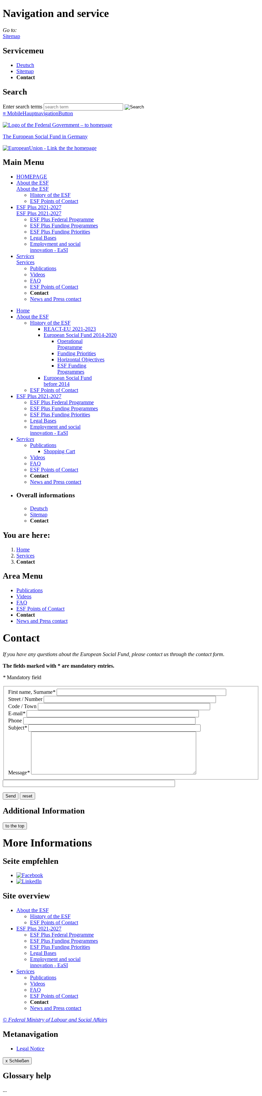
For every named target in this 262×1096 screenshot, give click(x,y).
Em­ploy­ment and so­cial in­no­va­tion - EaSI (55, 247)
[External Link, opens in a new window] (50, 148)
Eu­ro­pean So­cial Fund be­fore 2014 (68, 381)
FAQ (35, 281)
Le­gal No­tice (30, 1048)
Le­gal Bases (43, 238)
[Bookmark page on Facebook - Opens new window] (29, 875)
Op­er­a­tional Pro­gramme (70, 344)
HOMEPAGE (31, 176)
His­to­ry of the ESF (50, 195)
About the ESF (32, 183)
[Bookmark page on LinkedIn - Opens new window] (29, 881)
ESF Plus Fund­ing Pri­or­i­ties (60, 232)
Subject (17, 728)
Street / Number (25, 699)
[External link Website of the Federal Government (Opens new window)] (57, 125)
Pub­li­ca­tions (43, 268)
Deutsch (25, 65)
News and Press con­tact (55, 299)
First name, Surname (31, 692)
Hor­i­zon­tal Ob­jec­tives (80, 359)
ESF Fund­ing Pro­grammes (71, 369)
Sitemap (11, 36)
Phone (15, 720)
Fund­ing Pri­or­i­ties (76, 353)
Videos (37, 274)
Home (23, 310)
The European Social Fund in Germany (45, 136)
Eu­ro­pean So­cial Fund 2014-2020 (80, 335)
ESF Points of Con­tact (54, 201)
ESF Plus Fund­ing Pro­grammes (64, 225)
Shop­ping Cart (59, 451)
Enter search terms (22, 106)
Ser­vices (25, 256)
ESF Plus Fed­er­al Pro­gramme (62, 219)
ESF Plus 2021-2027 (38, 207)
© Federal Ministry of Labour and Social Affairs (55, 1020)
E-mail (16, 713)
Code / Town (22, 706)
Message (19, 772)
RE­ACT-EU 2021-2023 (70, 329)
